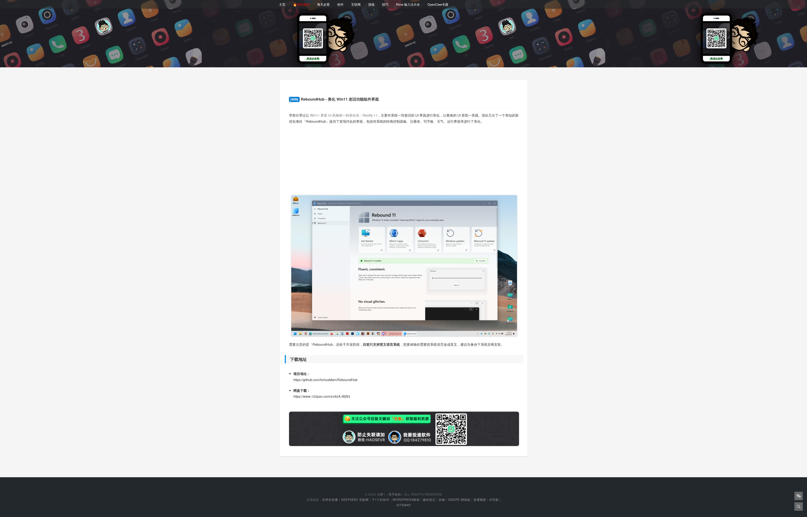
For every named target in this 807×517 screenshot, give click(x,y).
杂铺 (442, 499)
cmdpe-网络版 (459, 499)
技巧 (385, 4)
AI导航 (494, 499)
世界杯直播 (330, 499)
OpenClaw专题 (437, 4)
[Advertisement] (404, 157)
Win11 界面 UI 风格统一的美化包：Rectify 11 (343, 115)
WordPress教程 (406, 499)
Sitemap (403, 505)
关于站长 (395, 494)
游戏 (371, 4)
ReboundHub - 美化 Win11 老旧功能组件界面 (334, 99)
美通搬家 (479, 499)
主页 (282, 4)
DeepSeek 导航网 (355, 499)
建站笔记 (429, 499)
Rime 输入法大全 (408, 4)
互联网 (356, 4)
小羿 (380, 494)
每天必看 (323, 4)
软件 (340, 4)
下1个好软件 (380, 499)
